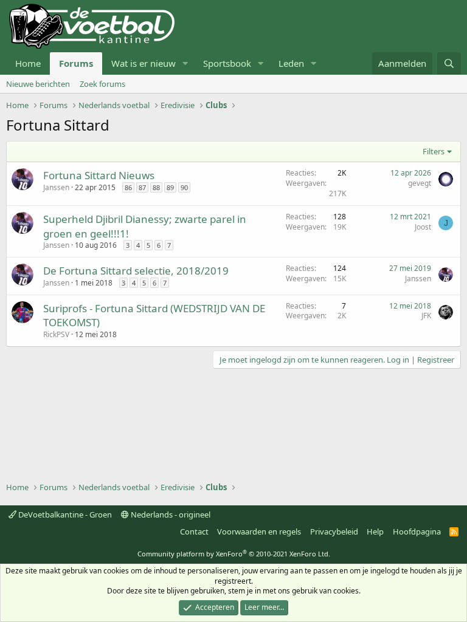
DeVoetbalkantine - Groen (64, 514)
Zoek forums (102, 83)
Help (375, 531)
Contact (194, 531)
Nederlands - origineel (169, 514)
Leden (291, 63)
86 (128, 187)
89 (170, 187)
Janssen (56, 187)
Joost (423, 227)
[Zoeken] (449, 63)
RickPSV (56, 334)
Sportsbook (227, 63)
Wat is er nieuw (143, 63)
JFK (426, 315)
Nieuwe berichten (38, 83)
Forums (76, 63)
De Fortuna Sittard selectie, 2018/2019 (136, 271)
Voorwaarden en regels (259, 531)
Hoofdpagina (417, 531)
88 (156, 187)
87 (142, 187)
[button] (185, 63)
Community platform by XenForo (233, 553)
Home (28, 63)
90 (184, 187)
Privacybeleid (334, 531)
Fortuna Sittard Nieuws (98, 175)
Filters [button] (434, 151)
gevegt (419, 183)
